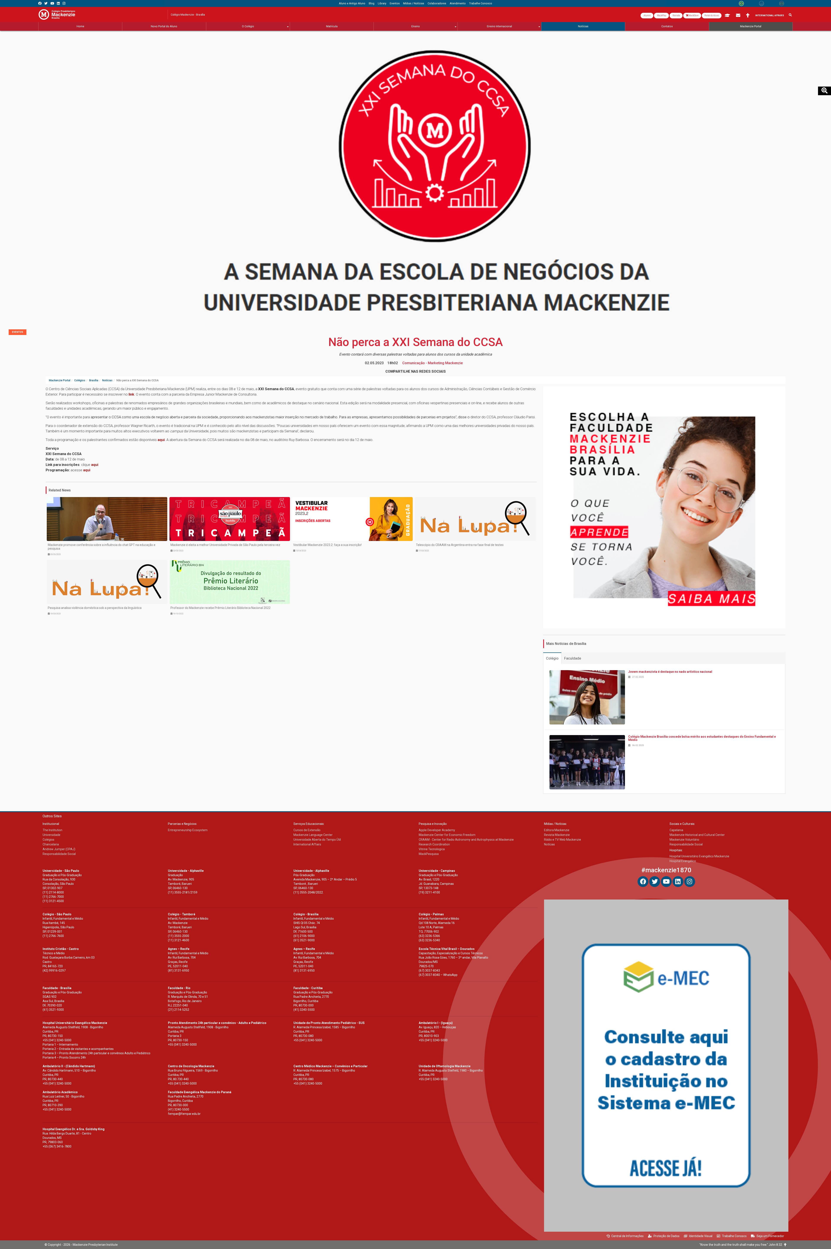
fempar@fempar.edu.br (184, 1113)
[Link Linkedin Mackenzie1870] (58, 3)
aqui (161, 440)
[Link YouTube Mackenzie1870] (52, 3)
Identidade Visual (700, 1236)
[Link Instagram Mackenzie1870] (63, 3)
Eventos (17, 332)
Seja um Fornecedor (770, 1236)
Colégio (552, 658)
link (131, 394)
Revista (676, 15)
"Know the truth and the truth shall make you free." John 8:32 (741, 1244)
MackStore (693, 15)
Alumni (647, 15)
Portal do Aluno (711, 15)
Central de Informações (627, 1236)
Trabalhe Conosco (734, 1236)
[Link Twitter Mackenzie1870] (46, 3)
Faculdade (572, 658)
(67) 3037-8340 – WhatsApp (438, 975)
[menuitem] (352, 3)
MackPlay (661, 15)
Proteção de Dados (667, 1236)
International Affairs (769, 15)
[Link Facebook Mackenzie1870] (40, 3)
